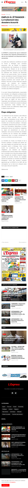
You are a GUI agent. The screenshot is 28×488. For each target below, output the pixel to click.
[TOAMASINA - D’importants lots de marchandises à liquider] (5, 306)
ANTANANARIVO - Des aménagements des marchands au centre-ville (18, 313)
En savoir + (13, 482)
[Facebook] (2, 180)
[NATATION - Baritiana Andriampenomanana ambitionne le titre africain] (5, 358)
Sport (3, 406)
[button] (2, 2)
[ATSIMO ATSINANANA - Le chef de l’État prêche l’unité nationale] (5, 429)
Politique (4, 409)
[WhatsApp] (9, 180)
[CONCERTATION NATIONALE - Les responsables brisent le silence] (5, 437)
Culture (10, 409)
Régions (16, 409)
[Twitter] (6, 180)
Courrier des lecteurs (17, 414)
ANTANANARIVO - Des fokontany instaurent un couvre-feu (17, 320)
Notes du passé (6, 414)
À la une (8, 14)
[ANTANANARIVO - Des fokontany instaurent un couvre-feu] (5, 321)
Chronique (12, 411)
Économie (20, 406)
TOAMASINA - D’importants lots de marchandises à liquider (18, 305)
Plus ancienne (22, 242)
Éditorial (19, 411)
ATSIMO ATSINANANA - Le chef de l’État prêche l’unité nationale (7, 199)
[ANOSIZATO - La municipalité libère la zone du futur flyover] (5, 472)
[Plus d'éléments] (19, 180)
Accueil (3, 14)
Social (11, 176)
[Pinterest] (13, 180)
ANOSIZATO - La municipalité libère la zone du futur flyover (18, 470)
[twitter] (15, 393)
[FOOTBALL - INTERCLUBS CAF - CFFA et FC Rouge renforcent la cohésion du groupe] (5, 349)
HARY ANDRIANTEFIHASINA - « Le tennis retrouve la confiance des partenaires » (7, 217)
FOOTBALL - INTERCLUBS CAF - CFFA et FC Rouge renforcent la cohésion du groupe (17, 348)
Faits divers (5, 411)
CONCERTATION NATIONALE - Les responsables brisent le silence (20, 199)
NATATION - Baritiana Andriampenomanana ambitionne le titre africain (18, 357)
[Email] (16, 180)
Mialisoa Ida (4, 25)
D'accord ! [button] (5, 485)
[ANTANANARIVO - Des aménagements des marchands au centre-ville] (5, 314)
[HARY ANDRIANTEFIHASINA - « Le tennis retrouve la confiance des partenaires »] (5, 445)
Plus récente (5, 242)
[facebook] (12, 393)
